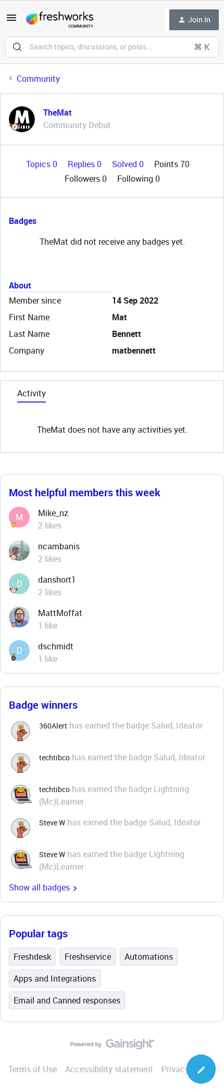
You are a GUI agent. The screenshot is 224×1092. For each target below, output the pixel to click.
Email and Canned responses (67, 1000)
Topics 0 (42, 164)
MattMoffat (60, 613)
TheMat (57, 112)
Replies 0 (86, 164)
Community (38, 78)
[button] (11, 21)
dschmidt (55, 646)
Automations (149, 956)
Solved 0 (129, 164)
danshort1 (57, 579)
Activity (31, 393)
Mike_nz (53, 513)
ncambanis (59, 546)
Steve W (52, 822)
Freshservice (88, 956)
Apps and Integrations (55, 978)
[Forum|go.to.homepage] (59, 19)
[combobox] (112, 46)
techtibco (54, 757)
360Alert (53, 726)
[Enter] (17, 46)
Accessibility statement (109, 1069)
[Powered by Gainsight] (112, 1047)
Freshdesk (32, 956)
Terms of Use (32, 1069)
